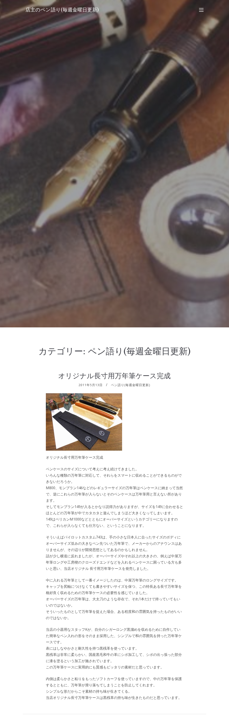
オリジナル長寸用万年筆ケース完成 (114, 376)
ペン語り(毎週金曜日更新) (130, 385)
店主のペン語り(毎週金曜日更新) (62, 10)
